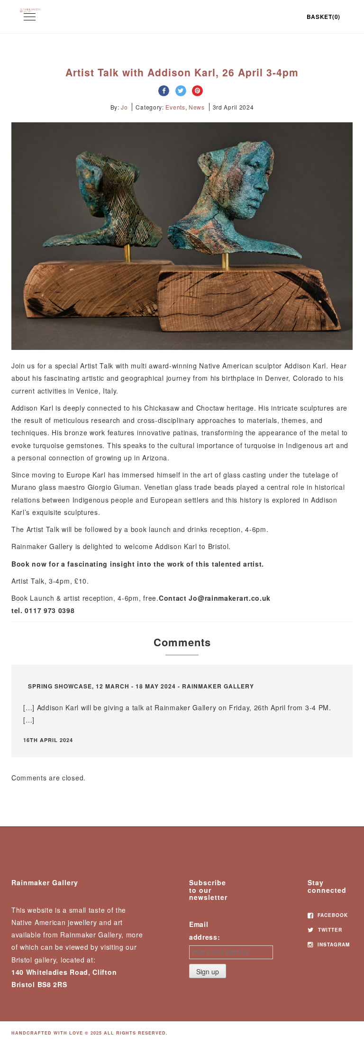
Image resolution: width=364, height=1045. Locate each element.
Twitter (329, 929)
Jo (124, 107)
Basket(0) (323, 16)
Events (175, 107)
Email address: (204, 930)
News (197, 107)
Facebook (332, 915)
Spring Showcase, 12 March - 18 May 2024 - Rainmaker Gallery (141, 686)
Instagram (333, 944)
